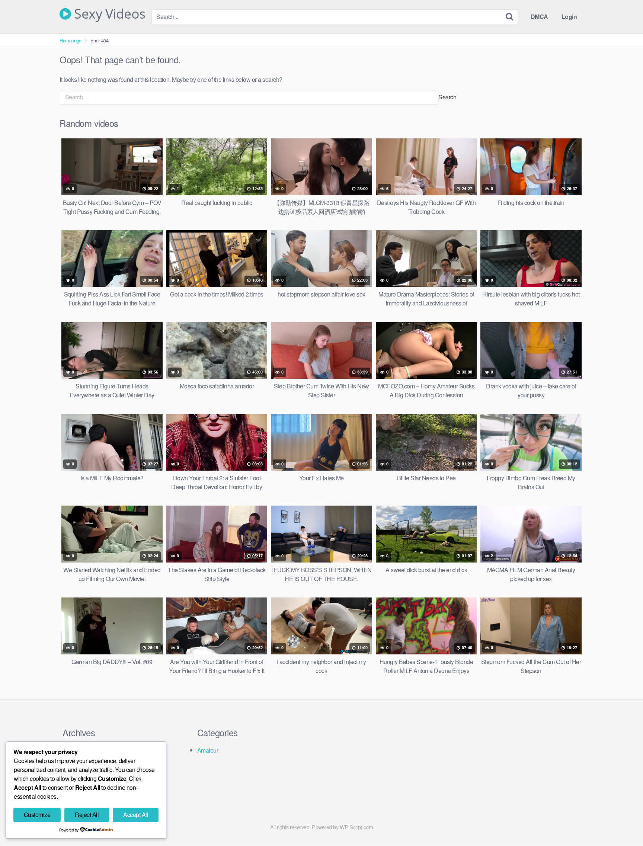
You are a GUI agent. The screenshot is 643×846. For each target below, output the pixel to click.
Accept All (135, 814)
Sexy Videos (108, 13)
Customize (37, 814)
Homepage (70, 40)
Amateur (207, 750)
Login (569, 16)
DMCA (539, 16)
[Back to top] (622, 822)
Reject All (87, 814)
